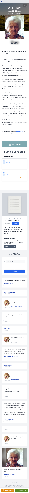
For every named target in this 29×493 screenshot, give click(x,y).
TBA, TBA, (8, 162)
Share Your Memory (10, 246)
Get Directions (9, 166)
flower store (18, 134)
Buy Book (15, 223)
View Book (7, 223)
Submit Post (14, 271)
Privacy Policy (10, 486)
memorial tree (19, 131)
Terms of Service (18, 486)
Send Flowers (20, 166)
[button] (14, 457)
